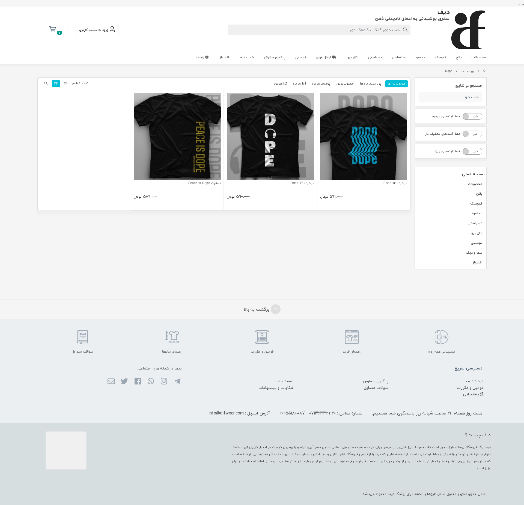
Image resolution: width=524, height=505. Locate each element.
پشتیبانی (471, 394)
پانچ (459, 57)
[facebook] (137, 382)
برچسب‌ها (468, 71)
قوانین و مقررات (470, 387)
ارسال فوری (324, 57)
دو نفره (420, 57)
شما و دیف (246, 57)
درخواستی (375, 57)
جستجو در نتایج (468, 85)
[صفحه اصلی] (485, 71)
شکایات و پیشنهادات (275, 387)
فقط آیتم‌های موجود (445, 116)
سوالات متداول (376, 387)
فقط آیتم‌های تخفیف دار (442, 134)
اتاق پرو (352, 57)
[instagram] (163, 382)
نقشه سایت (283, 381)
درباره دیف (474, 381)
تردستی (300, 57)
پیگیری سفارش (274, 57)
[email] (111, 382)
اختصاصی (399, 57)
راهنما (200, 57)
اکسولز (224, 57)
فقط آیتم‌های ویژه (447, 151)
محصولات (479, 57)
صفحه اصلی (473, 174)
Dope (448, 71)
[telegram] (176, 382)
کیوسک (440, 57)
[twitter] (124, 382)
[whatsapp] (150, 382)
